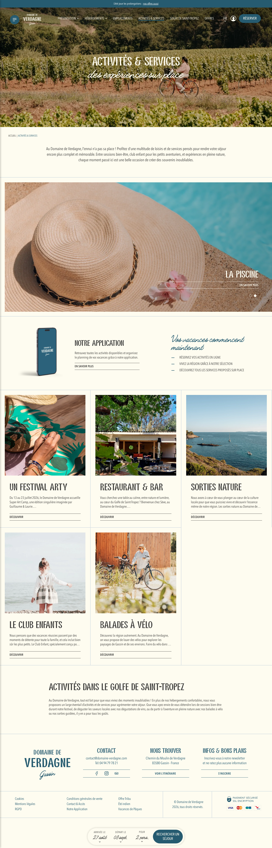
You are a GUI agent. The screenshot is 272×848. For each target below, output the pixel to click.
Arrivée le (100, 832)
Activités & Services (151, 18)
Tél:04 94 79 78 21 (106, 763)
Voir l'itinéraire (165, 774)
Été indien (124, 804)
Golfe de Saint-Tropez (184, 18)
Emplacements (122, 18)
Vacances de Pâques (130, 809)
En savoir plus (249, 285)
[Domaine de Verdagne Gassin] (32, 20)
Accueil (12, 136)
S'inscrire (224, 774)
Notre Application (77, 809)
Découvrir (16, 517)
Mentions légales (25, 804)
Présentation (67, 18)
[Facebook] (97, 774)
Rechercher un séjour (168, 836)
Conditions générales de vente (84, 798)
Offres (209, 18)
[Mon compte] (233, 18)
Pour (142, 832)
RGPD (18, 809)
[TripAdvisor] (116, 774)
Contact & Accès (76, 804)
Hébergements (95, 18)
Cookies (19, 798)
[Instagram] (107, 774)
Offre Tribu (124, 798)
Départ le (120, 832)
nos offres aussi (151, 4)
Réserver (250, 18)
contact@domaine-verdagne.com (106, 758)
